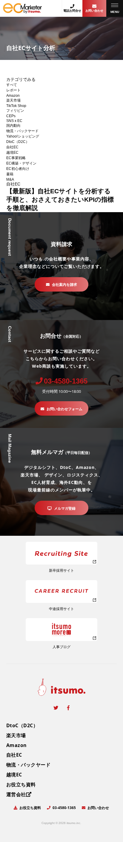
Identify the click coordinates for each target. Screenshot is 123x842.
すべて (11, 85)
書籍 (9, 174)
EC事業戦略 (16, 158)
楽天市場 (13, 100)
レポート (13, 90)
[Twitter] (55, 707)
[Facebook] (68, 707)
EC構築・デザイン (21, 163)
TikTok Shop (16, 106)
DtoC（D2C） (17, 142)
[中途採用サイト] (61, 591)
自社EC (12, 147)
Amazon (13, 95)
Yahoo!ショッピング (22, 136)
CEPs (11, 116)
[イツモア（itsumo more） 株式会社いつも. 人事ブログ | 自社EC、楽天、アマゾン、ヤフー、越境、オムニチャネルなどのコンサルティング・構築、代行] (61, 629)
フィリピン (15, 110)
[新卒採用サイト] (61, 553)
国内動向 (13, 125)
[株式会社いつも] (22, 11)
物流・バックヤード (22, 131)
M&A (10, 179)
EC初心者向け (17, 169)
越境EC (12, 152)
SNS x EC (14, 121)
